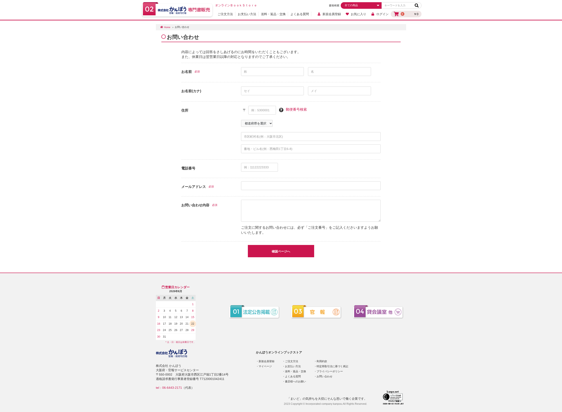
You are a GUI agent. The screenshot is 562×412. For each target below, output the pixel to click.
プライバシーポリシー (330, 371)
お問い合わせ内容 (195, 205)
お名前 (186, 72)
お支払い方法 (247, 14)
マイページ (265, 366)
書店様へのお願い (295, 381)
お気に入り (358, 14)
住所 (184, 110)
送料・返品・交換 (273, 14)
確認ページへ (281, 251)
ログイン (382, 14)
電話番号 (188, 168)
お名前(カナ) (191, 91)
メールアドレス (193, 187)
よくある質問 (299, 14)
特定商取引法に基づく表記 (332, 366)
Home (167, 27)
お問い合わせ (324, 376)
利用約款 (322, 361)
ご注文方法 (225, 14)
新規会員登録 (331, 14)
